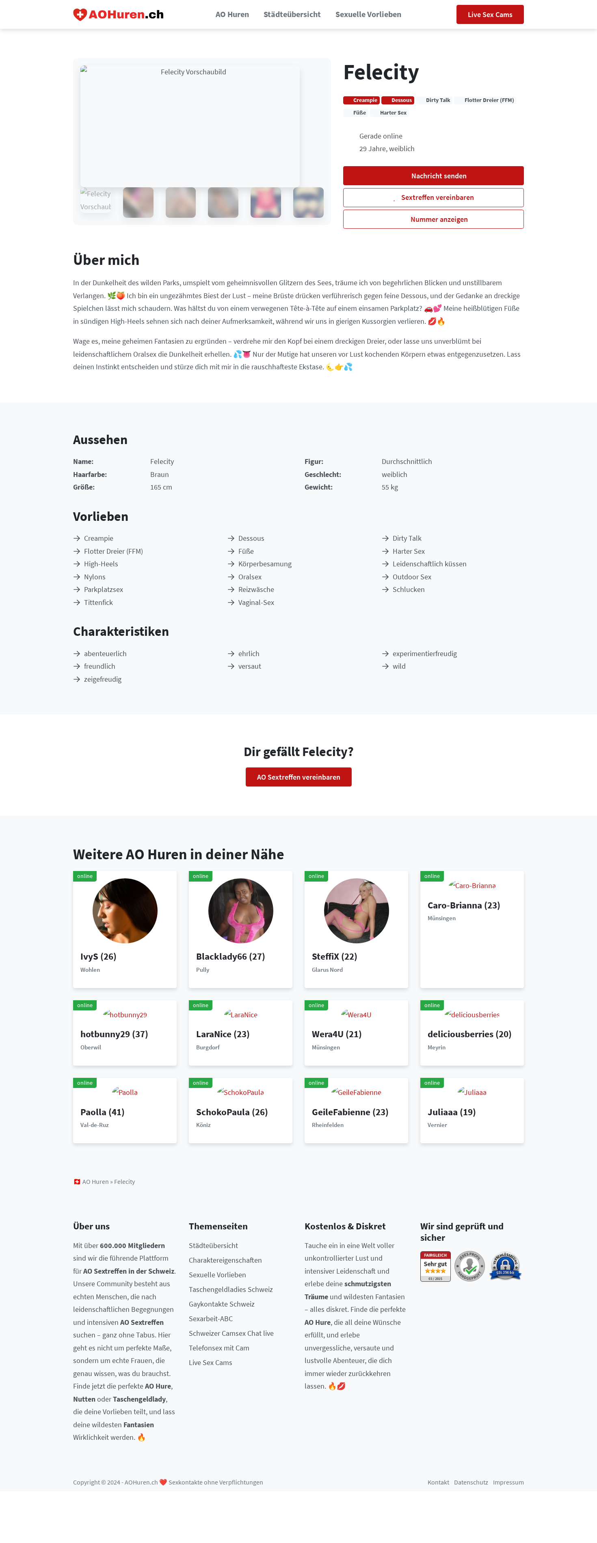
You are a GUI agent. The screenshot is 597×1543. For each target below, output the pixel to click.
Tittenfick (98, 602)
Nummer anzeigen (438, 219)
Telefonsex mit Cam (219, 1347)
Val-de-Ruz (94, 1125)
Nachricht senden (438, 175)
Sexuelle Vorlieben (368, 14)
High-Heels (101, 563)
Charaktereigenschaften (225, 1260)
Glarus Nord (327, 969)
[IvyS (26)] (125, 910)
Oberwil (90, 1047)
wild (399, 666)
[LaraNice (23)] (240, 1014)
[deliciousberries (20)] (472, 1014)
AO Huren (232, 14)
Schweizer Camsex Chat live (231, 1333)
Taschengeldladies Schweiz (231, 1289)
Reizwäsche (256, 589)
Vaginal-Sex (256, 602)
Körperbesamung (265, 563)
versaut (249, 666)
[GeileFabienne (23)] (356, 1091)
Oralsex (250, 576)
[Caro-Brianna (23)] (472, 884)
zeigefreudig (102, 679)
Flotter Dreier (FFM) (113, 551)
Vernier (437, 1125)
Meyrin (437, 1047)
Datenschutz (471, 1482)
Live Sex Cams (490, 14)
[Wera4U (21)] (356, 1014)
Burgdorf (208, 1047)
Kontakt (438, 1482)
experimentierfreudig (425, 653)
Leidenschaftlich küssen (430, 563)
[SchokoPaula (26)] (240, 1091)
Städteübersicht (292, 14)
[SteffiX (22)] (356, 910)
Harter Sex (409, 551)
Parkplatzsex (103, 589)
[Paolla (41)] (125, 1091)
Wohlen (90, 969)
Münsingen (442, 918)
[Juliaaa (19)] (472, 1091)
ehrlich (249, 653)
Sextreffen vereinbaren (437, 197)
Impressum (508, 1482)
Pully (202, 969)
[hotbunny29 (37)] (125, 1014)
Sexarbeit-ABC (211, 1318)
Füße (246, 551)
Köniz (203, 1125)
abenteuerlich (105, 653)
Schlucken (409, 589)
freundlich (99, 666)
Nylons (95, 576)
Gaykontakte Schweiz (222, 1304)
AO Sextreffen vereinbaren (298, 777)
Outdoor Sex (412, 576)
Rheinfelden (328, 1125)
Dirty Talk (407, 538)
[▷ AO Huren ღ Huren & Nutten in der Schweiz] (118, 14)
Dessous (251, 538)
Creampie (98, 538)
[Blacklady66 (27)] (240, 910)
